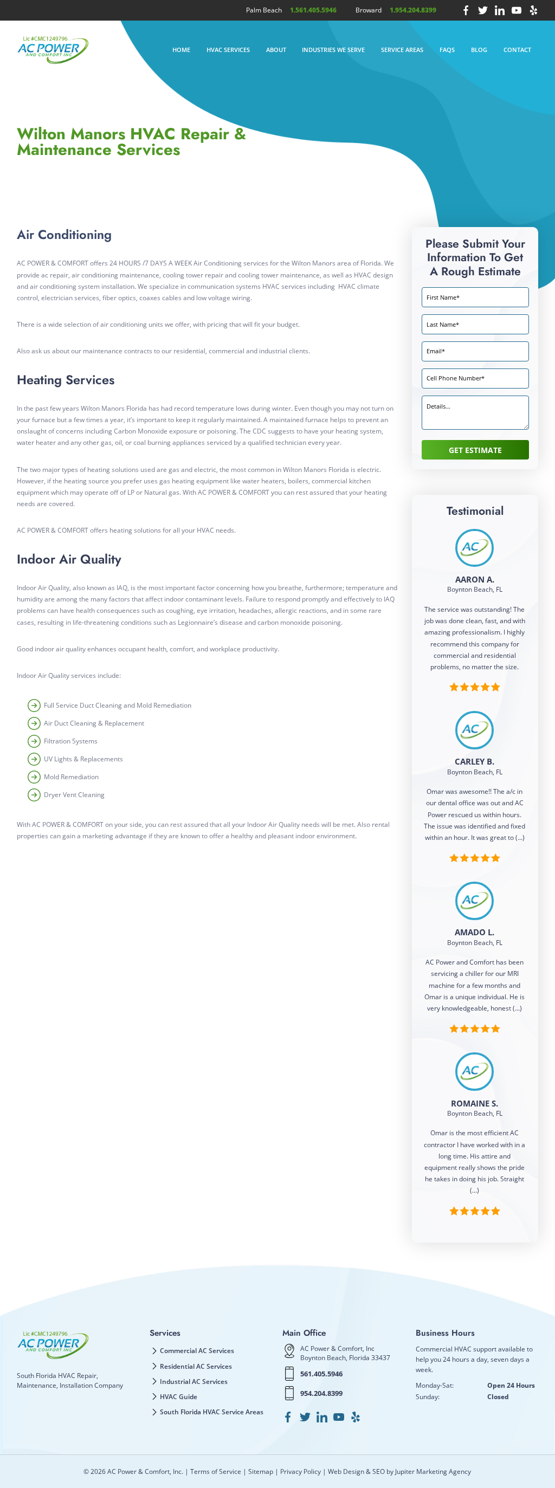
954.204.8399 (321, 1393)
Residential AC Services (196, 1366)
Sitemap (260, 1471)
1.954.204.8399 (413, 9)
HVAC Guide (178, 1396)
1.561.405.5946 (313, 9)
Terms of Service (215, 1471)
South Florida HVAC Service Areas (211, 1411)
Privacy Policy (300, 1471)
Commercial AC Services (197, 1350)
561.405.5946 (321, 1374)
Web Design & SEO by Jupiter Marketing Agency (399, 1471)
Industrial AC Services (194, 1381)
